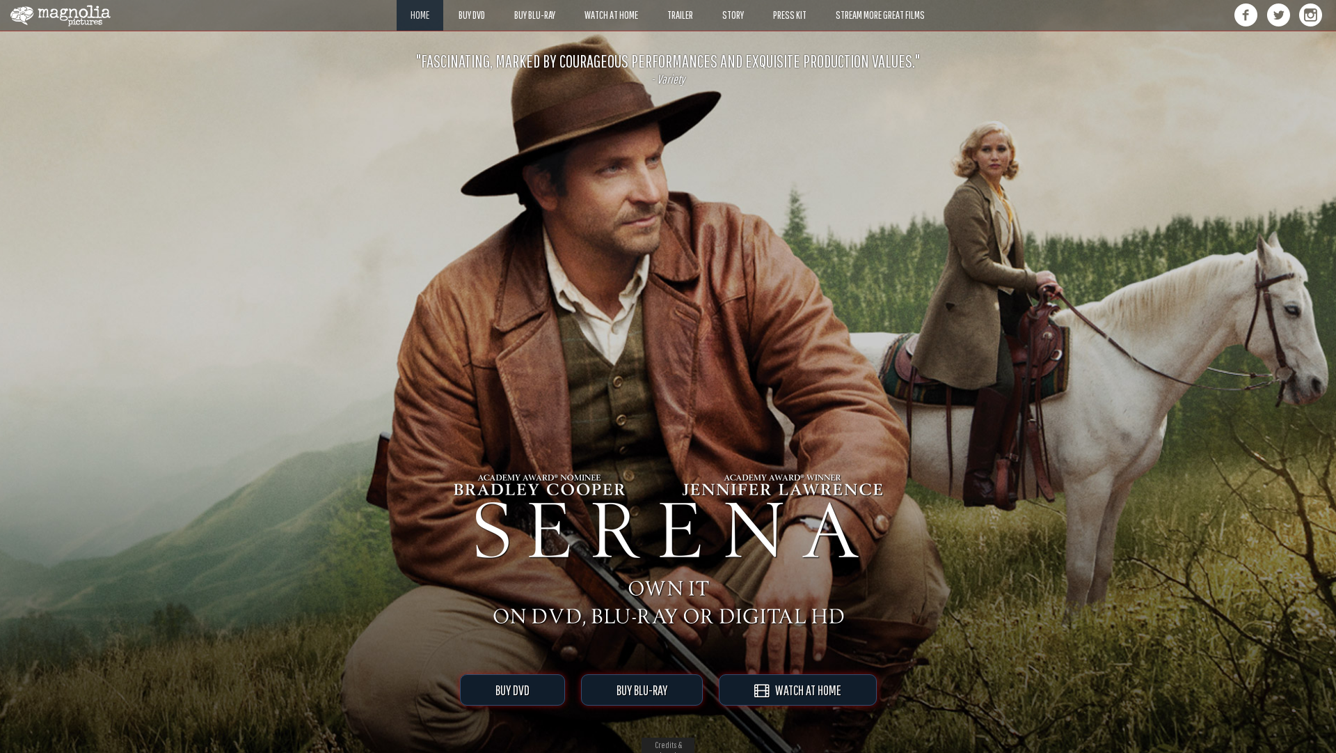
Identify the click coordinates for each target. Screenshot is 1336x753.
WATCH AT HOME (805, 690)
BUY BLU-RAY (642, 690)
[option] (668, 69)
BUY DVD (512, 690)
